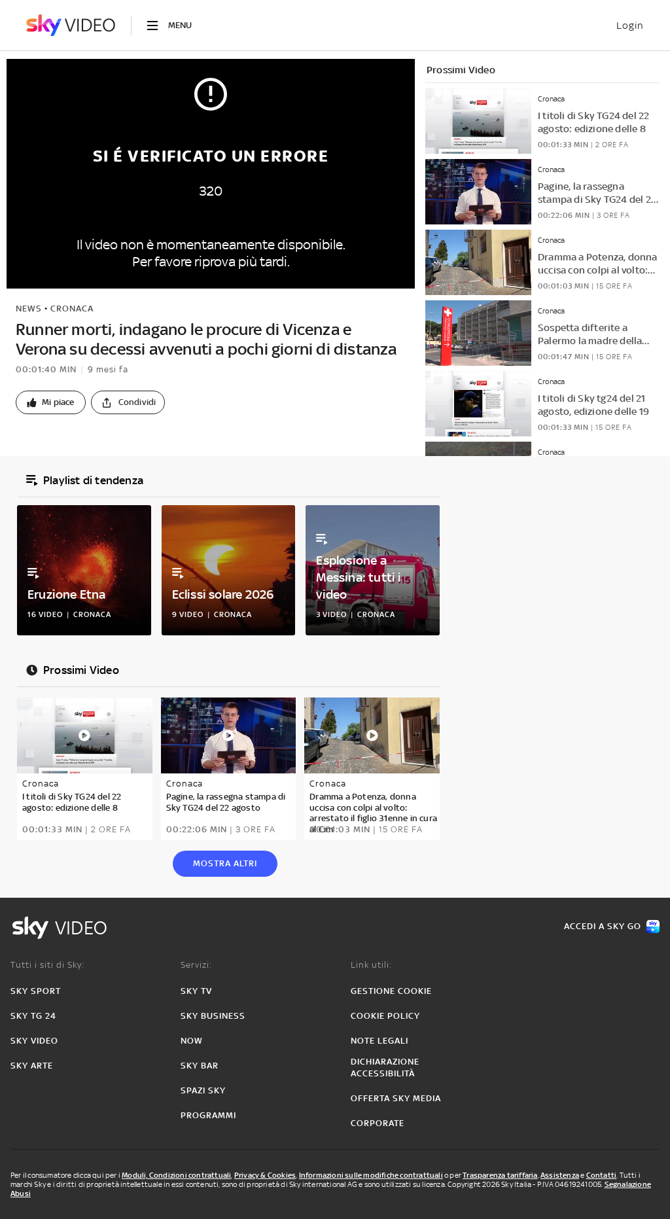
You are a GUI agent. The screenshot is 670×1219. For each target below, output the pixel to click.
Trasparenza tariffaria (500, 1175)
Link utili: (371, 965)
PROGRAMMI (208, 1115)
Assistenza (559, 1175)
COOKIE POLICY (385, 1016)
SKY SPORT (35, 991)
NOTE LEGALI (379, 1041)
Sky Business (213, 1016)
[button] (51, 402)
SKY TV (196, 991)
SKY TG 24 (33, 1016)
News (29, 308)
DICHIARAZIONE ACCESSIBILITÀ (385, 1067)
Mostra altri (225, 863)
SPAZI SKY (203, 1090)
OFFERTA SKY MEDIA (396, 1098)
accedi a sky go (602, 926)
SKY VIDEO (34, 1041)
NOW (192, 1041)
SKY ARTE (31, 1065)
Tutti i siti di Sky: (47, 965)
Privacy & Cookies (265, 1175)
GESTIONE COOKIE (391, 991)
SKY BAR (200, 1065)
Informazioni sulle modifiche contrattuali (371, 1175)
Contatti (601, 1175)
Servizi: (196, 965)
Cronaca (72, 308)
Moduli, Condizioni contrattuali (176, 1175)
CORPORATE (377, 1123)
